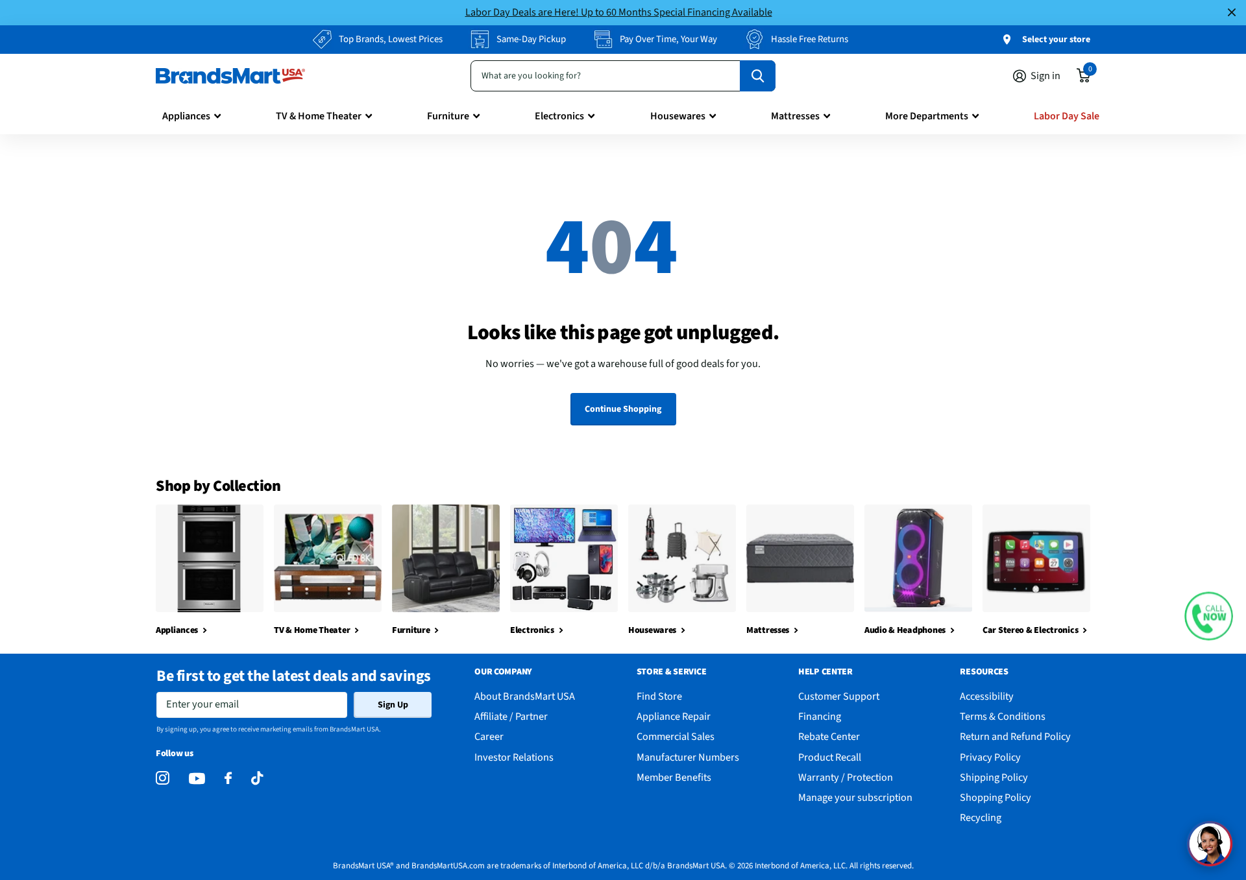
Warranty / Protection (845, 777)
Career (489, 736)
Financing (819, 716)
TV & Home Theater (318, 116)
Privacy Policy (990, 757)
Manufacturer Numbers (688, 757)
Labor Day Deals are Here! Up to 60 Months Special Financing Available (618, 12)
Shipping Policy (994, 777)
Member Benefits (674, 777)
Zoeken (758, 75)
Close (1231, 12)
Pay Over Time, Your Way (668, 39)
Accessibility (987, 696)
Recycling (980, 817)
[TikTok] (257, 778)
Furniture (448, 116)
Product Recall (829, 757)
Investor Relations (514, 757)
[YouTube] (197, 778)
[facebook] (228, 778)
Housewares (677, 116)
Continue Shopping (623, 409)
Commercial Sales (676, 736)
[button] (1208, 615)
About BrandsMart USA (524, 696)
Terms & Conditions (1002, 716)
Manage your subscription (855, 797)
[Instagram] (162, 778)
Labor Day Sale (1066, 116)
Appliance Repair (674, 716)
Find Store (659, 696)
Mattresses (795, 116)
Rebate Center (829, 736)
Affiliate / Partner (511, 716)
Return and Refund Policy (1015, 736)
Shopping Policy (995, 797)
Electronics (559, 116)
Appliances (186, 116)
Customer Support (838, 696)
